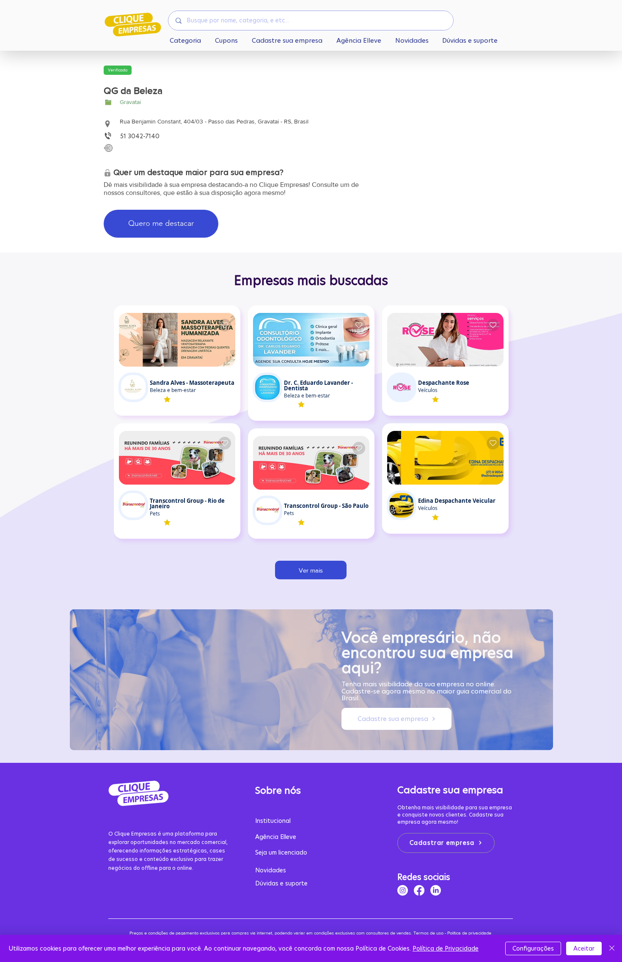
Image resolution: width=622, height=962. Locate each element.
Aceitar (583, 948)
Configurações (533, 948)
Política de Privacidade (446, 948)
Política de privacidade (470, 932)
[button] (118, 70)
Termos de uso (428, 932)
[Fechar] (612, 948)
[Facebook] (419, 890)
